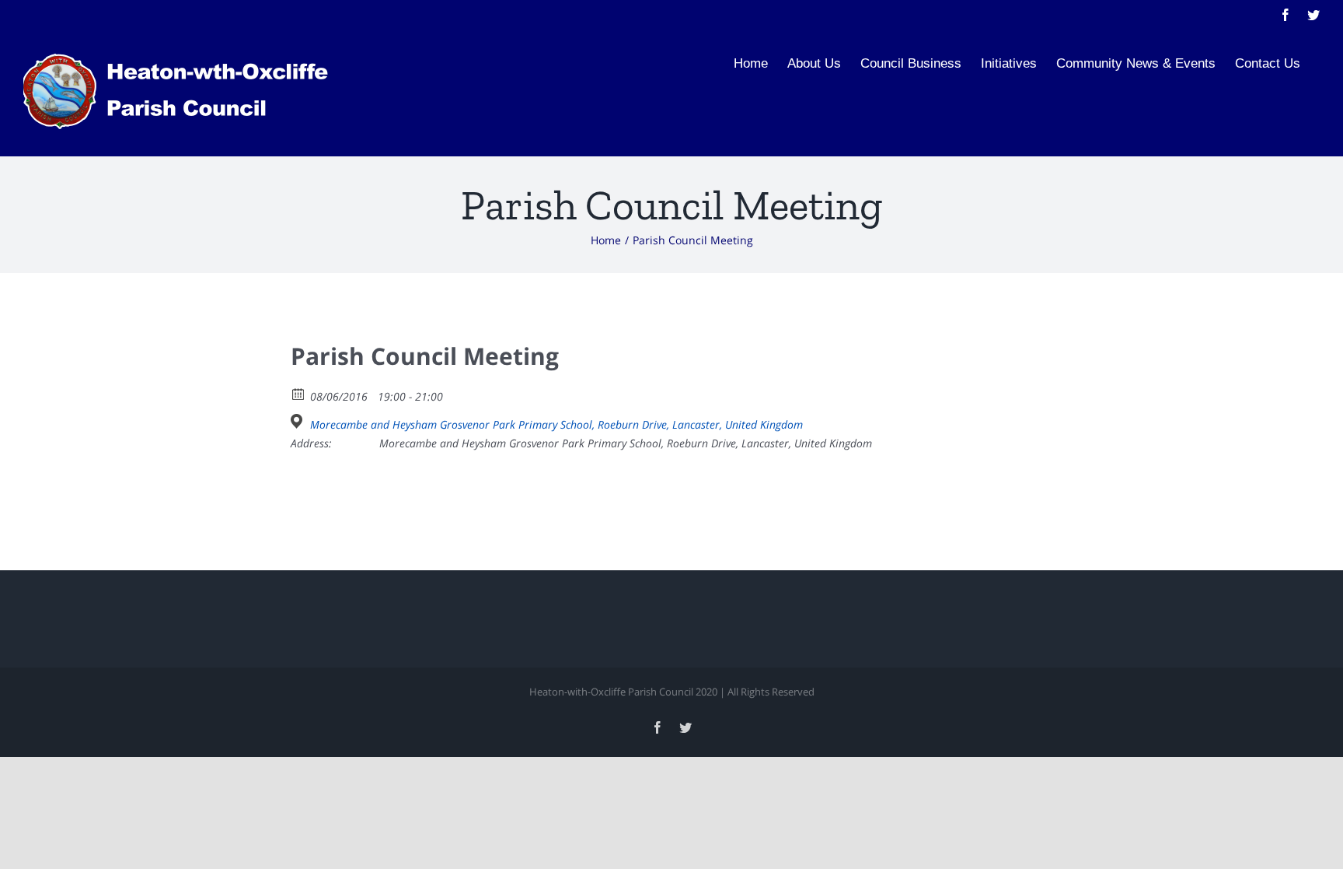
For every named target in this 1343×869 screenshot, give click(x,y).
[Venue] (299, 421)
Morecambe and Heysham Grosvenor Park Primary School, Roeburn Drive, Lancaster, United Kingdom (556, 425)
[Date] (299, 393)
